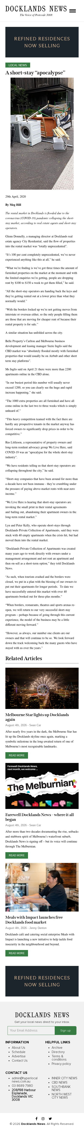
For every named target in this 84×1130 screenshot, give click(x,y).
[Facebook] (36, 1118)
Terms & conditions (59, 1058)
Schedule (18, 1052)
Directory (58, 1052)
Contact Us (20, 1060)
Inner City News (64, 1078)
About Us (18, 1047)
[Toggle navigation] (73, 11)
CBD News (59, 1082)
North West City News (62, 1096)
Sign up (65, 1030)
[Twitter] (50, 1118)
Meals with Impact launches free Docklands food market (34, 919)
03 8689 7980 (22, 1085)
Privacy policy (61, 1063)
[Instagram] (43, 1118)
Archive (57, 1047)
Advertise (19, 1056)
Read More (17, 755)
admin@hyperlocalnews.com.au (24, 1080)
